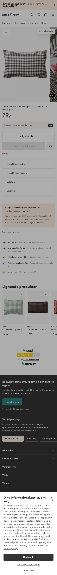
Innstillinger (28, 570)
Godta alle (28, 557)
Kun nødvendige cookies (28, 564)
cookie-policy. (11, 548)
